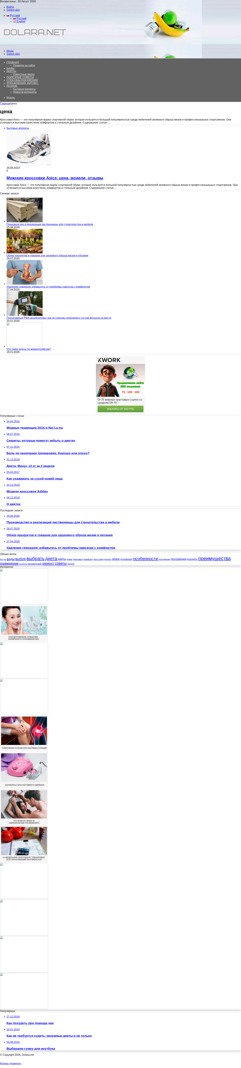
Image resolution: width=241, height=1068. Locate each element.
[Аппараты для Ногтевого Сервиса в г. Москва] (24, 787)
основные (126, 559)
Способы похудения (22, 80)
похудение (164, 559)
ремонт (48, 563)
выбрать (36, 558)
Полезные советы (20, 77)
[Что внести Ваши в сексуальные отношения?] (24, 824)
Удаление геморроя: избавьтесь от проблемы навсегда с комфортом (48, 286)
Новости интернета (25, 92)
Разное (12, 86)
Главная (5, 103)
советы (61, 563)
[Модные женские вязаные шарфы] (24, 714)
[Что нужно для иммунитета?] (24, 971)
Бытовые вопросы (24, 89)
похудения (178, 559)
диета (51, 558)
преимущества (214, 558)
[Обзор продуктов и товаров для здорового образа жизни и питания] (25, 252)
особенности (145, 558)
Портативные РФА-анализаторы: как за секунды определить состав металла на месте (59, 317)
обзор (116, 559)
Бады (10, 68)
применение (9, 563)
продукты (23, 564)
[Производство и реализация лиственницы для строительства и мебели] (25, 221)
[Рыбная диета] (24, 677)
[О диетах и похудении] (33, 45)
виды (11, 559)
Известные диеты (24, 74)
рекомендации (35, 564)
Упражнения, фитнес (22, 83)
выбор (20, 559)
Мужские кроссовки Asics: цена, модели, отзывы (55, 178)
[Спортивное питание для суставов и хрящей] (24, 750)
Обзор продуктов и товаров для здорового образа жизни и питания (47, 255)
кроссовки (99, 559)
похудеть (192, 559)
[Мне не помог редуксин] (24, 934)
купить (107, 559)
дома (69, 559)
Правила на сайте (24, 65)
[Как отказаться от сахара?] (24, 1008)
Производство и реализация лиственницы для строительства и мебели (50, 224)
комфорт (88, 559)
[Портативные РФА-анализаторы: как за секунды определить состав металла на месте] (25, 315)
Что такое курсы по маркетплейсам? (29, 349)
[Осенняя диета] (24, 603)
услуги (70, 563)
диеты (62, 559)
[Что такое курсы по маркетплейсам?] (25, 346)
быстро (3, 559)
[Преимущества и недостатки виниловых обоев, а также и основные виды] (24, 897)
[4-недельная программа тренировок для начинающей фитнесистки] (24, 861)
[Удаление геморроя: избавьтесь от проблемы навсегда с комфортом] (25, 283)
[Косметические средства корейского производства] (24, 640)
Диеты (11, 71)
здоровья (78, 559)
